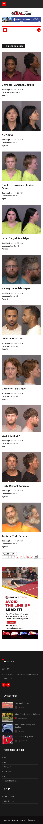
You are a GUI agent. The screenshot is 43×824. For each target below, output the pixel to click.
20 (18, 557)
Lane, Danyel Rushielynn (16, 238)
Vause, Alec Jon (11, 436)
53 (28, 557)
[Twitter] (8, 685)
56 (40, 557)
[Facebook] (4, 685)
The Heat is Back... (22, 703)
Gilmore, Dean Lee (12, 338)
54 (32, 557)
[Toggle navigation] (4, 4)
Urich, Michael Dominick (15, 486)
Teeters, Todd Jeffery (14, 536)
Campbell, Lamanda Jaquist (18, 84)
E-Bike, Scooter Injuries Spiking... (27, 714)
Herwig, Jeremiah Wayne (16, 288)
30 (21, 557)
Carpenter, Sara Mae (14, 388)
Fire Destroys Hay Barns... (25, 737)
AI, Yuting (7, 135)
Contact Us (6, 669)
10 (14, 557)
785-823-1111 (9, 678)
